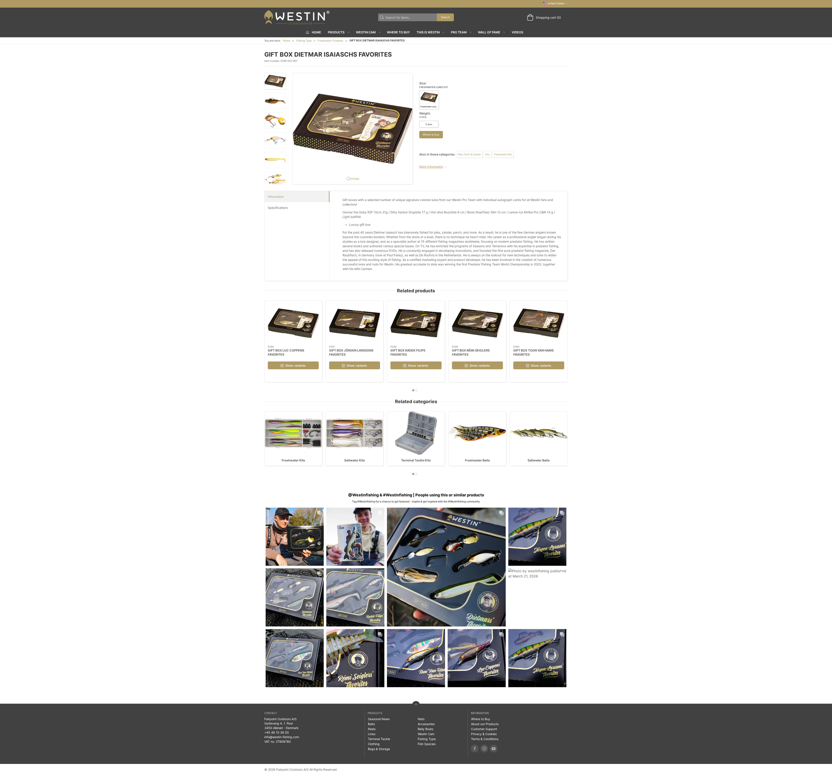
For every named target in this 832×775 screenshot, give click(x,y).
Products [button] (336, 32)
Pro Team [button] (459, 32)
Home (286, 40)
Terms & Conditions (484, 739)
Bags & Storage (379, 749)
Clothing (374, 744)
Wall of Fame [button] (489, 32)
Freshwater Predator (330, 40)
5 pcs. (429, 124)
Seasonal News (379, 719)
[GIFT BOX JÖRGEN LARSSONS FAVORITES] (354, 323)
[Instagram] (484, 748)
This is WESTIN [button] (428, 32)
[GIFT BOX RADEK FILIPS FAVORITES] (415, 323)
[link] (294, 536)
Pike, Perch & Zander (469, 154)
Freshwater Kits (503, 154)
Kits (487, 154)
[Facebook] (475, 748)
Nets (421, 719)
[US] (296, 17)
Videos (517, 32)
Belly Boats (425, 729)
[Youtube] (493, 748)
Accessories (426, 724)
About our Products (485, 724)
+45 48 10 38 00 (276, 732)
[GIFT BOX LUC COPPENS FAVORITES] (293, 323)
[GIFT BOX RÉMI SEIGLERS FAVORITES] (477, 323)
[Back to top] (416, 705)
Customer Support (484, 729)
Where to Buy (398, 32)
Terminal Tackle (379, 739)
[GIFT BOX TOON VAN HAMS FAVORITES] (538, 323)
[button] (275, 81)
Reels (371, 729)
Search (445, 17)
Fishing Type (304, 40)
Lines (371, 734)
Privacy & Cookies (484, 734)
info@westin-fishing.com (281, 737)
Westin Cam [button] (366, 32)
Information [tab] (276, 196)
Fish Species (427, 744)
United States (556, 3)
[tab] (413, 390)
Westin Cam (426, 734)
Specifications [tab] (278, 207)
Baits (371, 724)
